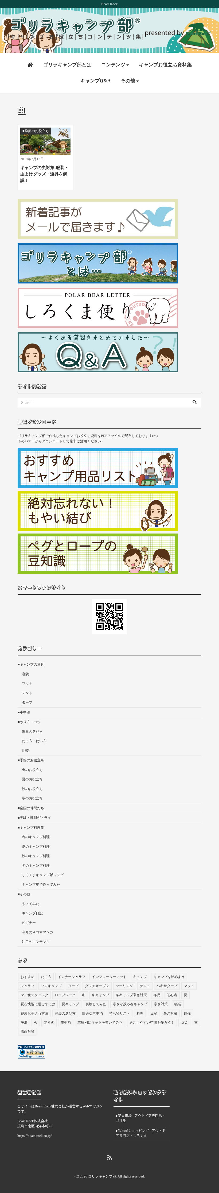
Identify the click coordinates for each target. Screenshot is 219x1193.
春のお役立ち (32, 770)
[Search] (194, 403)
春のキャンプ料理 (36, 837)
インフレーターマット (109, 977)
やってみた (30, 904)
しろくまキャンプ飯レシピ (43, 875)
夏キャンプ (70, 1004)
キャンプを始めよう (169, 977)
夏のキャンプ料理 (36, 847)
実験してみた (95, 1004)
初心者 (172, 995)
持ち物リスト (119, 1013)
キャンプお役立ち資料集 (165, 64)
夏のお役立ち (32, 779)
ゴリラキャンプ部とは (67, 64)
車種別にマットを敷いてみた (100, 1023)
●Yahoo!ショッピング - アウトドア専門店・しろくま (141, 1133)
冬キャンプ (100, 995)
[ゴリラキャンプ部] (109, 28)
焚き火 (49, 1023)
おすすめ (27, 977)
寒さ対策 (161, 1004)
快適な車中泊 (92, 1013)
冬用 (157, 995)
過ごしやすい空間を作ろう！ (151, 1023)
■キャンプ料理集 (31, 828)
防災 (184, 1023)
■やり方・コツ (29, 722)
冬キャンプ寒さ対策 (131, 995)
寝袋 (25, 674)
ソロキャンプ (51, 986)
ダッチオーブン (97, 986)
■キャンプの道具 (31, 664)
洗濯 (24, 1023)
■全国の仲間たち (31, 808)
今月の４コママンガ (37, 932)
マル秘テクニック (34, 995)
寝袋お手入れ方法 (34, 1013)
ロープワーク (65, 995)
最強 (187, 1013)
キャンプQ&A (95, 80)
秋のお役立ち (32, 789)
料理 (139, 1013)
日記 (153, 1013)
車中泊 (66, 1023)
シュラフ (27, 986)
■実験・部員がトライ (34, 818)
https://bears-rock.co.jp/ (34, 1136)
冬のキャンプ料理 (36, 866)
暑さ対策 (170, 1013)
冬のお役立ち (32, 798)
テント (27, 693)
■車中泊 (24, 712)
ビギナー (29, 923)
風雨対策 (27, 1032)
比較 (25, 751)
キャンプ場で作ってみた (41, 885)
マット (27, 683)
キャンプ (140, 977)
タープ (27, 702)
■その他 (24, 894)
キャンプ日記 (32, 913)
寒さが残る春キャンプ (130, 1004)
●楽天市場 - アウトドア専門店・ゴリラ (141, 1118)
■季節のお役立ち (31, 760)
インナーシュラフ (71, 977)
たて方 (46, 977)
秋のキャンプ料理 (36, 856)
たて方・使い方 (34, 741)
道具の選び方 (32, 732)
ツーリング (124, 986)
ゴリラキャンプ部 (102, 1176)
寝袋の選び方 (65, 1013)
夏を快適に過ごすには (38, 1004)
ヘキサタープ (167, 986)
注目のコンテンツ (36, 942)
